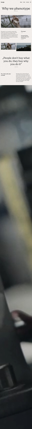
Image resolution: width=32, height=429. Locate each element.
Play (16, 21)
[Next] (14, 46)
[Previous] (2, 46)
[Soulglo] (2, 2)
